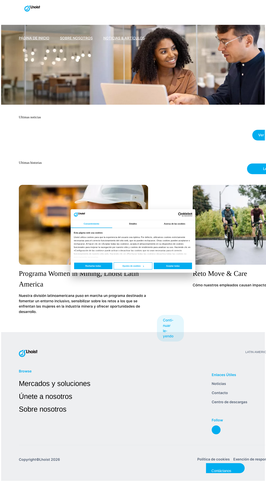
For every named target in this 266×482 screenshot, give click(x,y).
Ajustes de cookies (131, 266)
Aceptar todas (173, 266)
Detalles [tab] (133, 224)
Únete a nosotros (45, 396)
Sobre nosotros (42, 409)
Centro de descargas (229, 402)
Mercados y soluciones (54, 383)
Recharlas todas (93, 266)
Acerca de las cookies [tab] (174, 224)
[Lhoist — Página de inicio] (32, 9)
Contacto (220, 393)
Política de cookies (213, 459)
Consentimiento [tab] (91, 224)
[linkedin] (216, 429)
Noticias (219, 383)
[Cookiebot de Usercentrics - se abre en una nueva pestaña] (180, 215)
